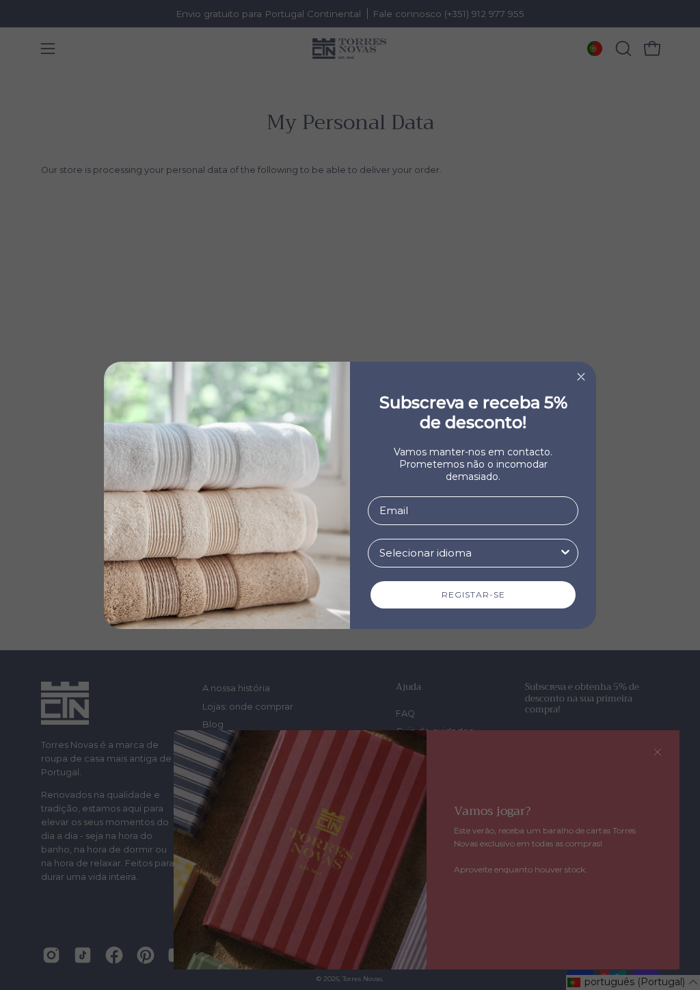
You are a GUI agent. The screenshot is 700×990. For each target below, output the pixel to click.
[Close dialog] (581, 377)
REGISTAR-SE (473, 594)
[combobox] (468, 553)
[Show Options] (565, 553)
